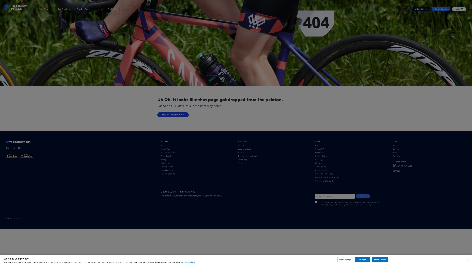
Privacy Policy (189, 262)
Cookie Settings (345, 259)
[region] (236, 260)
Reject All (362, 259)
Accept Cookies (380, 259)
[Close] (468, 259)
